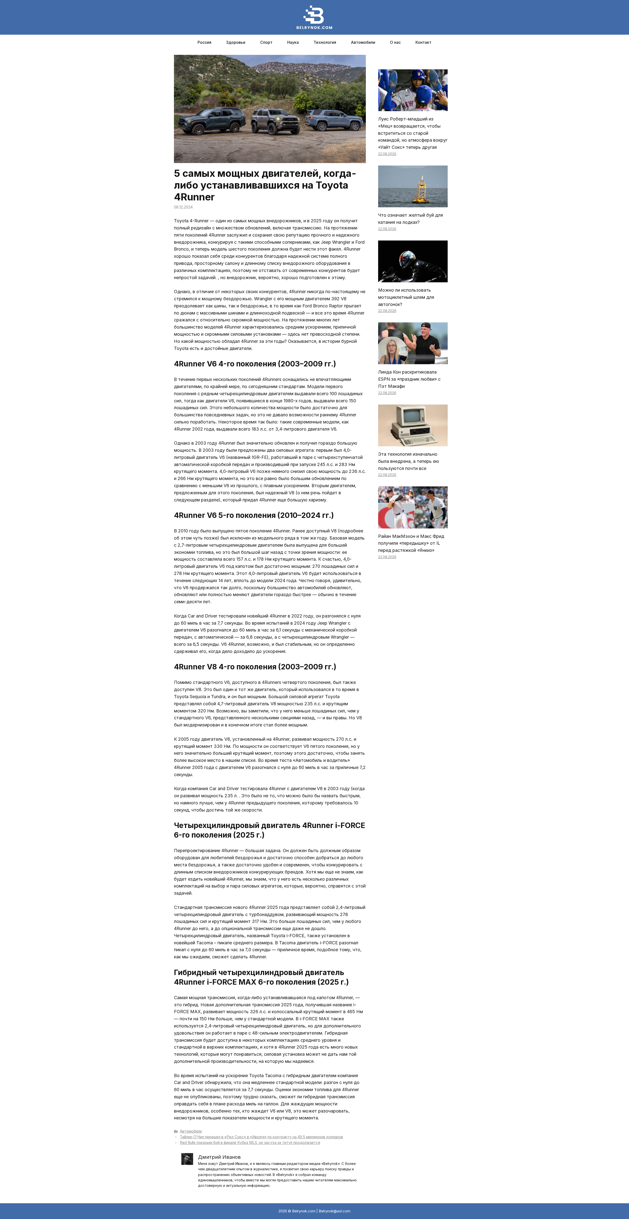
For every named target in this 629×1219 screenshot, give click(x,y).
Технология (325, 42)
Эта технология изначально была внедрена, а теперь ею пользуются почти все (408, 461)
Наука (293, 42)
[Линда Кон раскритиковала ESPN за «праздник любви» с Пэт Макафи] (413, 360)
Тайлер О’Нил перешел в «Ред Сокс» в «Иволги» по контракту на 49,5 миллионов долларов (261, 1137)
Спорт (266, 42)
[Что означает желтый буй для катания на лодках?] (413, 203)
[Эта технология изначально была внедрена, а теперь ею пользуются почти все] (413, 442)
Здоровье (235, 42)
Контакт (423, 42)
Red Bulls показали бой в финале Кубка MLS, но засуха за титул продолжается (250, 1142)
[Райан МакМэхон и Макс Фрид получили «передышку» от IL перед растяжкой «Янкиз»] (413, 524)
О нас (395, 42)
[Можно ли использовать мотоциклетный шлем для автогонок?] (413, 278)
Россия (204, 42)
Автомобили (363, 42)
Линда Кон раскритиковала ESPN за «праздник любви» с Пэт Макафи (409, 379)
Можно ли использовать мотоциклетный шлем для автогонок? (406, 297)
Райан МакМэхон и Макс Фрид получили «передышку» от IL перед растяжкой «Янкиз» (411, 543)
